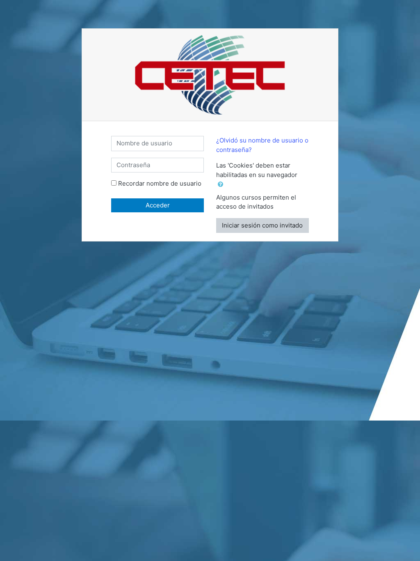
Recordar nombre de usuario (159, 183)
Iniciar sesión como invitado (262, 225)
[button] (222, 184)
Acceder (158, 205)
